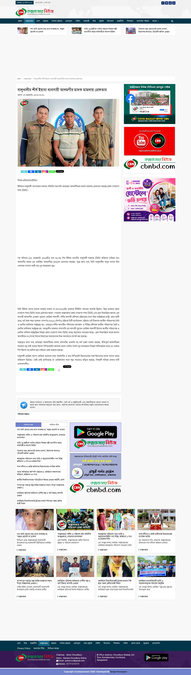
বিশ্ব (94, 21)
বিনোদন (110, 21)
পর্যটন (77, 21)
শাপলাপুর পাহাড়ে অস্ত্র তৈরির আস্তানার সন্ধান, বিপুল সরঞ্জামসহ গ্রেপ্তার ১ (34, 582)
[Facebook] (31, 171)
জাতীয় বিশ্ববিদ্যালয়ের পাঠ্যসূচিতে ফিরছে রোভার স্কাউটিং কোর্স (40, 479)
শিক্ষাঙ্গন (130, 21)
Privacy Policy (23, 648)
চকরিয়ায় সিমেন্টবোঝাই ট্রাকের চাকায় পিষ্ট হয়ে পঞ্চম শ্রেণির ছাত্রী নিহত (114, 582)
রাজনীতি (120, 21)
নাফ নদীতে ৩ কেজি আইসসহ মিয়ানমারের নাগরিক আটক (38, 466)
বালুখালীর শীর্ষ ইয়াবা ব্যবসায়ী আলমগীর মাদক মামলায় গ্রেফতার (62, 90)
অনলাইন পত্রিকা (143, 21)
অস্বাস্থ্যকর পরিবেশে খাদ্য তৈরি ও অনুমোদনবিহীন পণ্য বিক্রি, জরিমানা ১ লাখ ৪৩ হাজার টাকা (40, 459)
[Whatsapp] (52, 171)
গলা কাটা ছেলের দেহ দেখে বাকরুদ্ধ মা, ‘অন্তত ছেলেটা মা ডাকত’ (41, 429)
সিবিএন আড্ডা (53, 648)
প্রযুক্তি (101, 21)
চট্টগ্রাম (45, 21)
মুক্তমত (146, 643)
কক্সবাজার (29, 21)
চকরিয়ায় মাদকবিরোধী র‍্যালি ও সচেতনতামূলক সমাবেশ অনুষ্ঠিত (151, 582)
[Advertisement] (78, 57)
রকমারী (86, 21)
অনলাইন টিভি (39, 648)
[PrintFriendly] (24, 171)
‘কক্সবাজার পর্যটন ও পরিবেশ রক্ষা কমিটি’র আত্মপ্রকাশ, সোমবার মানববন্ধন (74, 535)
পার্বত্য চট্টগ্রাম (56, 21)
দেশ (38, 21)
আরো (154, 21)
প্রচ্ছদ (20, 21)
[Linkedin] (38, 171)
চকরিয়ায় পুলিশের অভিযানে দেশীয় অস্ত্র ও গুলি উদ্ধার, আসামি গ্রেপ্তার (74, 582)
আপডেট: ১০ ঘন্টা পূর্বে (43, 3)
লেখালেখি (156, 643)
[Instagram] (45, 171)
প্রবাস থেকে (135, 643)
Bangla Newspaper (118, 671)
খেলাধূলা (68, 21)
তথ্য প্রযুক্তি (88, 643)
